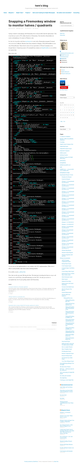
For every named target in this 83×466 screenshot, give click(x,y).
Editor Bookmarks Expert (67, 277)
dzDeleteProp (63, 160)
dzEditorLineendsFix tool (65, 165)
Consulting (76, 12)
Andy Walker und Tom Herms (66, 387)
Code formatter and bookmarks (66, 451)
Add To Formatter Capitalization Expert (66, 261)
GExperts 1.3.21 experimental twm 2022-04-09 (68, 216)
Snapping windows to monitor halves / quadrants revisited (22, 327)
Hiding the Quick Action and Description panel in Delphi (68, 344)
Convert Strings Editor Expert (68, 271)
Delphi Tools (19, 12)
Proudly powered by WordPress (31, 461)
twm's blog (41, 5)
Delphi (19, 28)
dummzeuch (12, 28)
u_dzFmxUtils (21, 272)
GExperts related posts (65, 73)
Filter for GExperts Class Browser (67, 289)
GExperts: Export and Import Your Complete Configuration (67, 421)
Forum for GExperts (66, 179)
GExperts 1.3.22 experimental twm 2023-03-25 (68, 219)
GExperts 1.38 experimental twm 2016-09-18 (67, 234)
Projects (27, 12)
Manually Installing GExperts (66, 441)
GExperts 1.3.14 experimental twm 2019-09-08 (68, 195)
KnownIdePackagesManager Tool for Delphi (67, 364)
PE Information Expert (66, 351)
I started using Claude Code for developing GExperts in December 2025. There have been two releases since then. (67, 431)
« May (61, 121)
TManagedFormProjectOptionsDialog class (69, 331)
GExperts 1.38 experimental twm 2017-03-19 (67, 244)
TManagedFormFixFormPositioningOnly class (69, 313)
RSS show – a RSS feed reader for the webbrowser (67, 369)
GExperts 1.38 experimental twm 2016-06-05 (67, 227)
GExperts (11, 12)
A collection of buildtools (65, 136)
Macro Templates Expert (67, 349)
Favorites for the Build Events (68, 287)
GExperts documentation (65, 258)
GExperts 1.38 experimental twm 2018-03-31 (67, 247)
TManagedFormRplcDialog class (69, 335)
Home (5, 12)
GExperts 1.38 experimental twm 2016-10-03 (67, 237)
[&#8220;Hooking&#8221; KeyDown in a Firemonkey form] (33, 299)
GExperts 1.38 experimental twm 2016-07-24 (67, 230)
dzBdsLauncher (63, 153)
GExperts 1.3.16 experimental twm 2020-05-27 (68, 202)
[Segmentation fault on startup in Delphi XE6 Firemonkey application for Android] (33, 308)
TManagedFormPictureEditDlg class (69, 328)
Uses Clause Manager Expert (68, 361)
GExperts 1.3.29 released (65, 412)
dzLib (22, 28)
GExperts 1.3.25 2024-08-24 (68, 222)
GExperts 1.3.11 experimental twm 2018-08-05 (68, 185)
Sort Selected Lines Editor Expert (67, 358)
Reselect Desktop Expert (67, 355)
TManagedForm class (68, 298)
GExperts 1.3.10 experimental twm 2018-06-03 (68, 182)
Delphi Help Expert (64, 146)
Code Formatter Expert (66, 265)
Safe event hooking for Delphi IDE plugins (44, 12)
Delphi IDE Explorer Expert (66, 148)
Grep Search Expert (66, 341)
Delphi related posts (65, 71)
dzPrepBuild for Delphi (65, 172)
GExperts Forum (65, 410)
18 (71, 112)
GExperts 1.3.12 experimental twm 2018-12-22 (68, 188)
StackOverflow (45, 48)
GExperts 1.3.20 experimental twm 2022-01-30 (68, 212)
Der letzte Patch (63, 395)
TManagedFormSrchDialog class (69, 338)
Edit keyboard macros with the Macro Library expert (68, 274)
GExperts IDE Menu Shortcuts (66, 444)
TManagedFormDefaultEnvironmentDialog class (69, 308)
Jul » (64, 121)
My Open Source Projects (65, 366)
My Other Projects (64, 89)
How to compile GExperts (67, 347)
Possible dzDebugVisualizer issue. (67, 447)
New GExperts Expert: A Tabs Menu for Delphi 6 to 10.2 (66, 425)
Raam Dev (56, 461)
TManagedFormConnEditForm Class (69, 304)
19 (73, 112)
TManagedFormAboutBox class (69, 300)
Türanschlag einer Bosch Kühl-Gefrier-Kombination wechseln (66, 391)
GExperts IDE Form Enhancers (66, 295)
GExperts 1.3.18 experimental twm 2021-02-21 (68, 209)
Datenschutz (62, 35)
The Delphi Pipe (63, 377)
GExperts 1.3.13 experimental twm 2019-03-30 (68, 192)
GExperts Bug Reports (66, 250)
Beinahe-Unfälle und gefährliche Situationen (66, 139)
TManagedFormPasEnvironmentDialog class (69, 324)
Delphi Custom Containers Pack (66, 144)
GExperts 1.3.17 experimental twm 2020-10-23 (68, 205)
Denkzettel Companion (64, 150)
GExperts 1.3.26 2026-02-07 (68, 224)
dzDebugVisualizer (64, 155)
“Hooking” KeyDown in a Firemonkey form (46, 329)
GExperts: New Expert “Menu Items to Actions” (66, 416)
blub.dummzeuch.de (64, 56)
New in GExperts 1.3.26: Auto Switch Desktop (66, 437)
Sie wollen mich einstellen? (64, 12)
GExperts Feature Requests (67, 252)
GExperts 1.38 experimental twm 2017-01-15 (67, 240)
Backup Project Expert (66, 263)
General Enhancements (66, 292)
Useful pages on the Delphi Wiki (66, 380)
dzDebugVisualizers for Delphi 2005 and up (66, 157)
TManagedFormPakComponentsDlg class (69, 320)
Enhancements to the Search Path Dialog (67, 284)
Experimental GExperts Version (66, 174)
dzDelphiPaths (63, 162)
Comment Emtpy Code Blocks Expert (68, 268)
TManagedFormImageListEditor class (69, 317)
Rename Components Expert (68, 353)
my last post (28, 41)
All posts (63, 70)
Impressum (62, 33)
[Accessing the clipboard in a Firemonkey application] (33, 290)
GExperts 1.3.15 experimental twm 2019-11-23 (68, 199)
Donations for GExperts (67, 177)
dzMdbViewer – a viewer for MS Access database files (67, 170)
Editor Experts (65, 279)
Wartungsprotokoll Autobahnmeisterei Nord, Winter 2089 (66, 403)
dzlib (61, 167)
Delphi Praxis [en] (65, 55)
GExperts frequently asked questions (67, 255)
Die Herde (62, 398)
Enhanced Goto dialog (66, 281)
